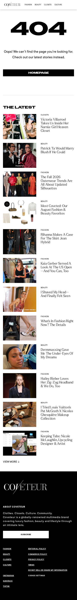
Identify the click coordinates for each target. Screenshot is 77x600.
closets (47, 4)
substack (8, 581)
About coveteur (14, 506)
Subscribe (26, 534)
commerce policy (37, 554)
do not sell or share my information (47, 570)
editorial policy (37, 549)
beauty (38, 4)
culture (58, 4)
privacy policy (36, 559)
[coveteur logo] (12, 5)
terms (31, 565)
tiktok (6, 586)
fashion (28, 4)
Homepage (38, 72)
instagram (8, 575)
